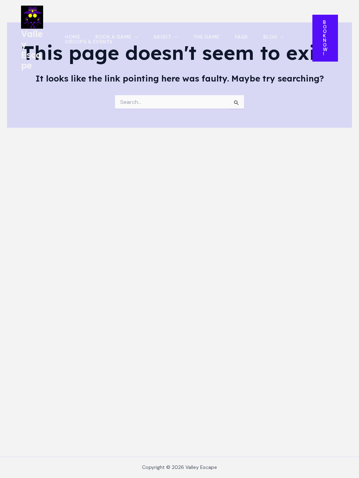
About (162, 36)
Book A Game (113, 36)
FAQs (241, 36)
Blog (270, 36)
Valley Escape (32, 49)
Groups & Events (89, 41)
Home (72, 36)
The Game (206, 36)
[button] (134, 36)
